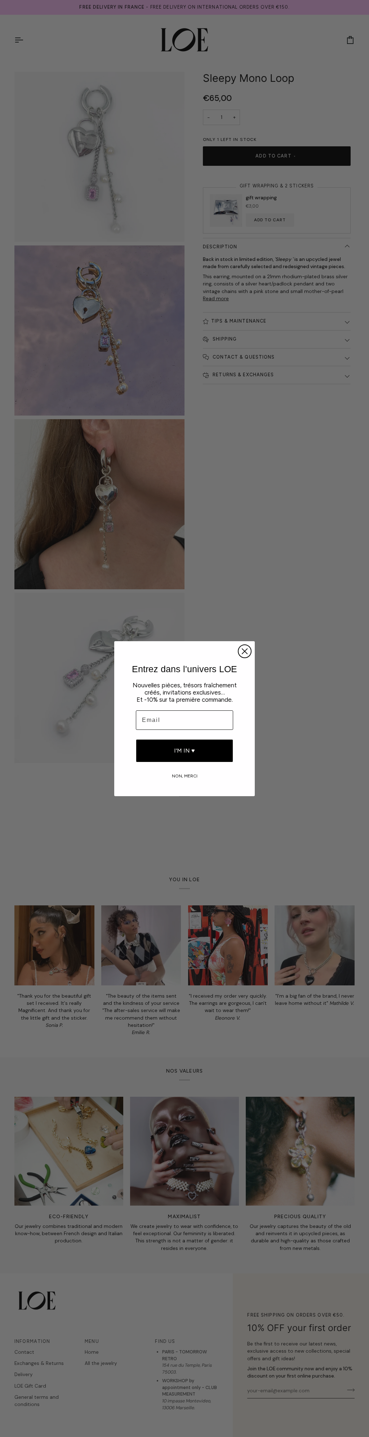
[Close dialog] (244, 651)
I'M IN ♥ (184, 750)
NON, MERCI (184, 775)
